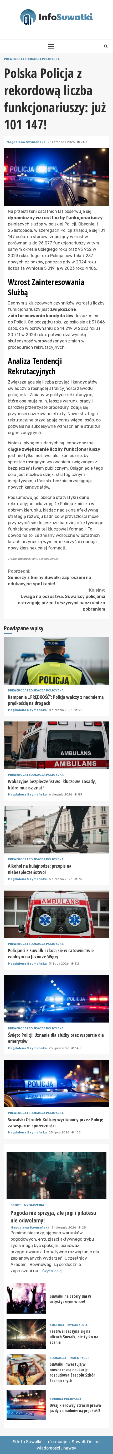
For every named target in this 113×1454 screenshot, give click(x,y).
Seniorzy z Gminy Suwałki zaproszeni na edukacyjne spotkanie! (49, 577)
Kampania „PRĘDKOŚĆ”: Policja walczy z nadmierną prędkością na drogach (56, 661)
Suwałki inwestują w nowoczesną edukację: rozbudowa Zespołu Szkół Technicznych (26, 1369)
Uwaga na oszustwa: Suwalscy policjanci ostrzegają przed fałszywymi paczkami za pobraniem (61, 600)
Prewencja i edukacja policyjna (32, 59)
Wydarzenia (34, 1205)
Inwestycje (79, 1358)
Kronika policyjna (65, 1399)
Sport (16, 1205)
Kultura (57, 1325)
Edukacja (58, 1358)
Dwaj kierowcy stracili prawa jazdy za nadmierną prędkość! (26, 1405)
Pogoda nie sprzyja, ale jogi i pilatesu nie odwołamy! (56, 1175)
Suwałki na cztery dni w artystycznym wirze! (26, 1298)
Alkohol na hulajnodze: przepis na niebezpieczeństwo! (56, 829)
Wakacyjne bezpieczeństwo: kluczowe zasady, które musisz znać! (56, 745)
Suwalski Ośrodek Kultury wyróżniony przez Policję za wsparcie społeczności (56, 1083)
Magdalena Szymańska (26, 142)
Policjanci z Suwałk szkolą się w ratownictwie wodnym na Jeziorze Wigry (56, 914)
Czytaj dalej (52, 1271)
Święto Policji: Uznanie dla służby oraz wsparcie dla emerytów (56, 999)
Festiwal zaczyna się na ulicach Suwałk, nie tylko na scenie (26, 1334)
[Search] (105, 46)
